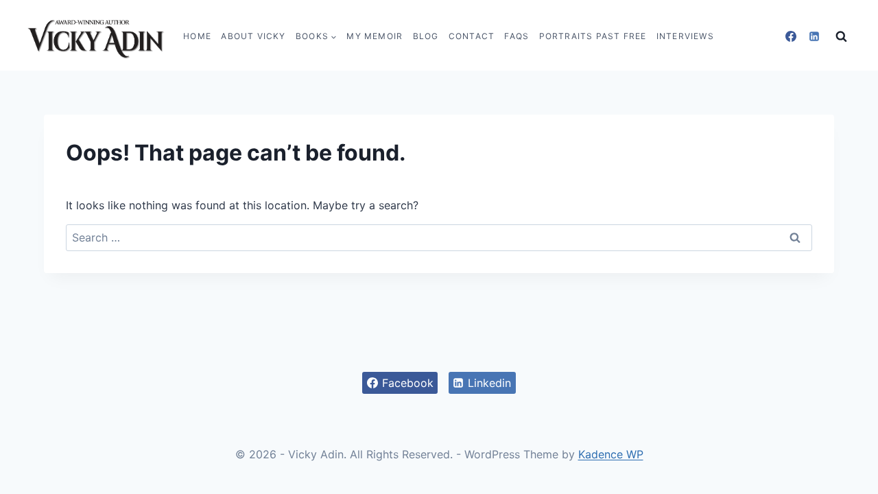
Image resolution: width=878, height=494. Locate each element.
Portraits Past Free (593, 36)
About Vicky (253, 36)
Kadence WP (610, 454)
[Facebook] (791, 36)
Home (197, 36)
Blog (426, 36)
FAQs (516, 36)
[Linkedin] (814, 36)
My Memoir (374, 36)
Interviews (685, 36)
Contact (472, 36)
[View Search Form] (841, 36)
